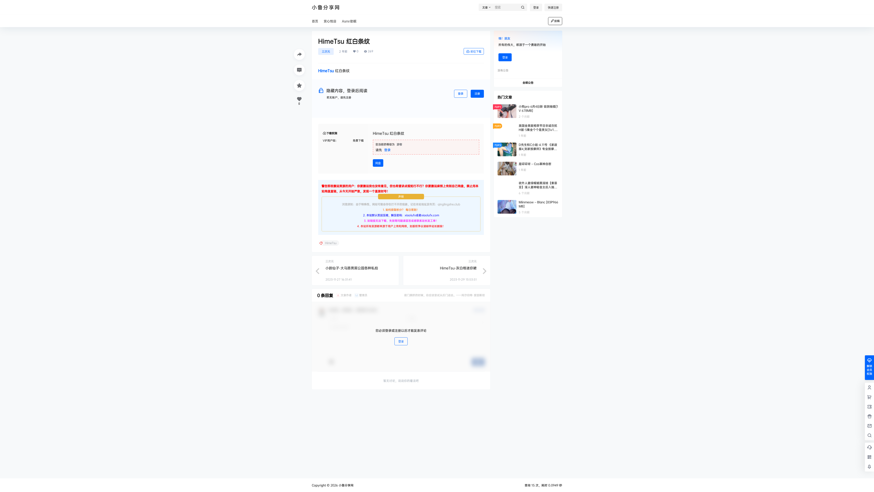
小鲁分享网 (345, 485)
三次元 (326, 51)
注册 (477, 93)
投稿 (557, 21)
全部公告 (528, 83)
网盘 (378, 163)
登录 (536, 7)
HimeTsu (326, 70)
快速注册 (553, 7)
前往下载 (475, 51)
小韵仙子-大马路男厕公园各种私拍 (351, 268)
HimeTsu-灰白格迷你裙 (458, 268)
